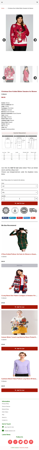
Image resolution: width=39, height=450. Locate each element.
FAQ (3, 414)
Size (2, 189)
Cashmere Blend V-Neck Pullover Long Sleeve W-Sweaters (19, 379)
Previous (4, 39)
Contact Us (4, 420)
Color (2, 183)
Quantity (3, 196)
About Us (4, 417)
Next (35, 39)
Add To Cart (20, 203)
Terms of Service (6, 406)
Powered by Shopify (23, 447)
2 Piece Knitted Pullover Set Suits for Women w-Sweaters (19, 254)
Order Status (5, 412)
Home (2, 8)
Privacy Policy (5, 403)
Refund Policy (5, 409)
